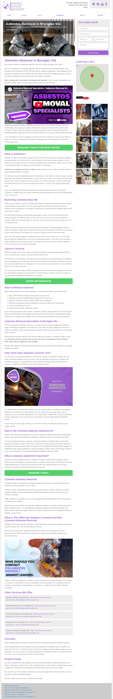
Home (9, 15)
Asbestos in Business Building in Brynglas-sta (20, 692)
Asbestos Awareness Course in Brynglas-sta (19, 696)
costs (26, 665)
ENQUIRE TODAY (39, 472)
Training (100, 15)
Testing (23, 15)
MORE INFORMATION (38, 281)
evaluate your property (57, 236)
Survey (82, 15)
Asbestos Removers (11, 685)
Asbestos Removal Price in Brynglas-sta (18, 690)
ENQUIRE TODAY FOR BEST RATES (39, 147)
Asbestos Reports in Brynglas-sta (15, 694)
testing (43, 137)
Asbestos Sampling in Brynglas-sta (16, 688)
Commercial (60, 15)
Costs (39, 15)
